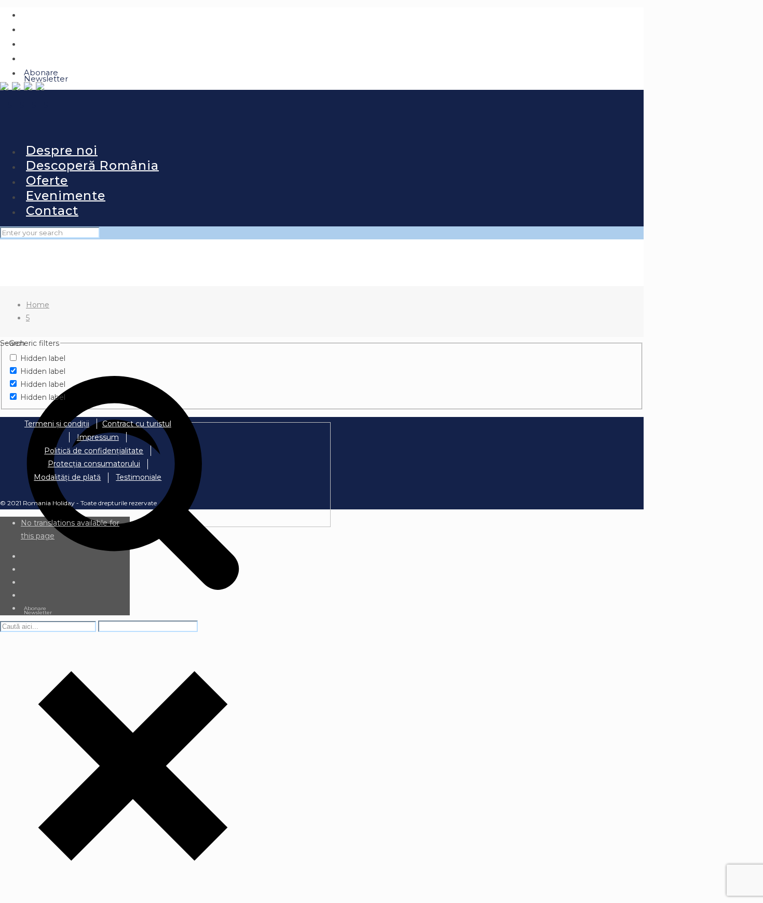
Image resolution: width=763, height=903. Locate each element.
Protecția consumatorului (94, 463)
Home (37, 304)
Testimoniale (138, 477)
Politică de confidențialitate (93, 450)
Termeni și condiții (56, 423)
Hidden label (42, 358)
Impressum (98, 437)
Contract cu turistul (136, 423)
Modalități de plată (67, 477)
